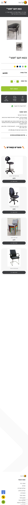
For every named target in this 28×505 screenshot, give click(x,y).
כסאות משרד (10, 12)
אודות (23, 486)
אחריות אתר (21, 500)
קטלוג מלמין (21, 491)
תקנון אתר (22, 498)
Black (17, 66)
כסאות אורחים (23, 14)
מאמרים (23, 493)
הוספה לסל (14, 89)
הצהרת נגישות (21, 503)
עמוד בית (24, 12)
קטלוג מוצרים (17, 12)
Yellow (15, 66)
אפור (23, 66)
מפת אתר (22, 495)
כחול (20, 66)
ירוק (25, 66)
